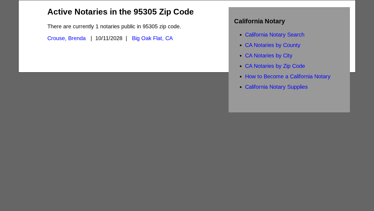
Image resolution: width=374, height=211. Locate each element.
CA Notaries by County (272, 45)
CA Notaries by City (268, 55)
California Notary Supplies (276, 87)
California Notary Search (274, 35)
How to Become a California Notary (287, 76)
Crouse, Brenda (66, 38)
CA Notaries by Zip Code (275, 66)
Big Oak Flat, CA (152, 38)
